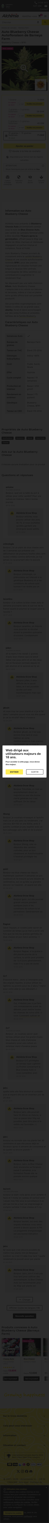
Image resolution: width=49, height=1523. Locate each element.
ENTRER (14, 772)
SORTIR (34, 772)
